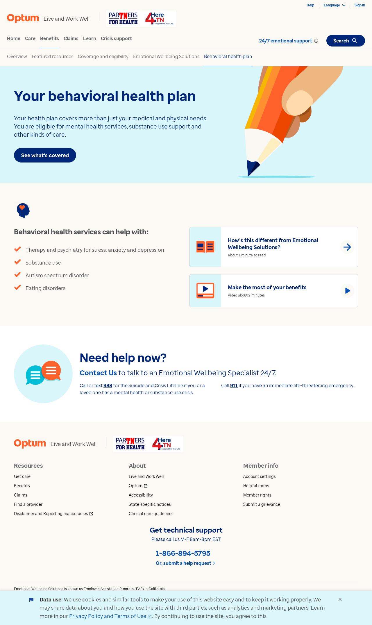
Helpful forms (256, 485)
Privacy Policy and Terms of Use (110, 615)
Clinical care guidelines (151, 513)
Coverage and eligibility (103, 56)
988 (107, 385)
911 (234, 385)
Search (341, 41)
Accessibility (141, 495)
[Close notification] (340, 599)
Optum (160, 485)
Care (30, 38)
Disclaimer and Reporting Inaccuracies (70, 513)
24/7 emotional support (285, 41)
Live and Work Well (146, 476)
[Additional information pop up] (316, 41)
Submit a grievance (261, 504)
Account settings (259, 476)
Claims (71, 38)
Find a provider (28, 504)
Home (13, 38)
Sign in (360, 5)
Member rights (257, 495)
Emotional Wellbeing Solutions (166, 56)
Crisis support (116, 38)
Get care (22, 476)
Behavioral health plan (228, 56)
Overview (17, 56)
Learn (89, 38)
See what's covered (45, 155)
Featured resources (52, 56)
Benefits (49, 38)
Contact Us (98, 372)
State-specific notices (150, 504)
